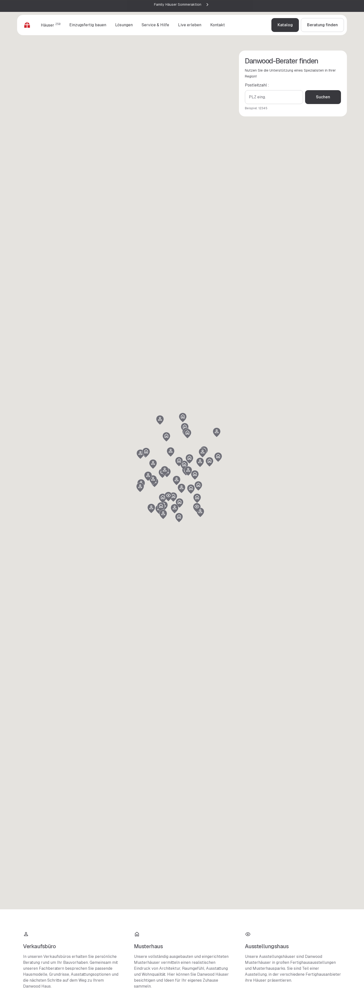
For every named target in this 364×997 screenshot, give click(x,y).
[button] (161, 507)
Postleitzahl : (257, 85)
